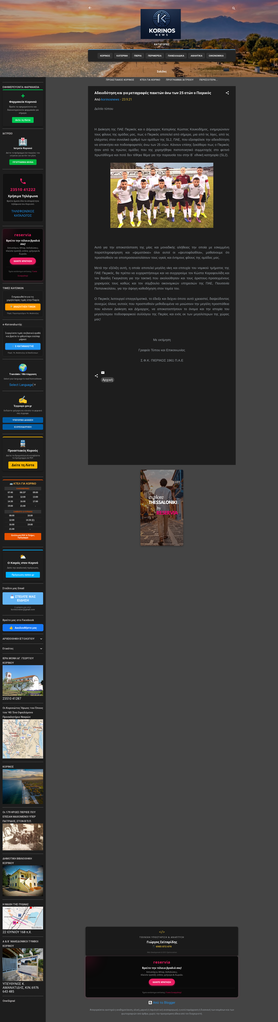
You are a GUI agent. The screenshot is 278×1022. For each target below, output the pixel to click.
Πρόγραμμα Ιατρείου (180, 79)
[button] (227, 93)
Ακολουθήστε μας (23, 627)
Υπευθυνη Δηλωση (23, 420)
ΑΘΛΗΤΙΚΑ (196, 55)
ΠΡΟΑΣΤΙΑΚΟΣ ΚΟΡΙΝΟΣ (120, 79)
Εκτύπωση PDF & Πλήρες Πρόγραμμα (23, 536)
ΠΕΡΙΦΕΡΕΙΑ (155, 55)
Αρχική (107, 380)
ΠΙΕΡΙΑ (138, 55)
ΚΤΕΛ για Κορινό (150, 79)
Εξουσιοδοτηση (23, 427)
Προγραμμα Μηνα (23, 162)
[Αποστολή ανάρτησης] (103, 373)
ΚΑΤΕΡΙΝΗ (122, 55)
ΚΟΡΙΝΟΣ (105, 55)
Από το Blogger (163, 1002)
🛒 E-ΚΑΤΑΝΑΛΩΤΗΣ (23, 346)
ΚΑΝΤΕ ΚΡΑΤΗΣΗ (162, 982)
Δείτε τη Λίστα (22, 120)
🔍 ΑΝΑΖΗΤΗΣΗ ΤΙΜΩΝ (22, 306)
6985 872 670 (162, 946)
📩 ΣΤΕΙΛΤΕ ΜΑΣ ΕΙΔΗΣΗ (23, 598)
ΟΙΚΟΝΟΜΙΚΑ (216, 55)
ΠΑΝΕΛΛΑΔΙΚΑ (176, 55)
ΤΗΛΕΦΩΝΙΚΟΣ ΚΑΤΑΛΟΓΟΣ (22, 213)
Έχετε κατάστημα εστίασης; (161, 992)
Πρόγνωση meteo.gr (23, 574)
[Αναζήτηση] (234, 9)
